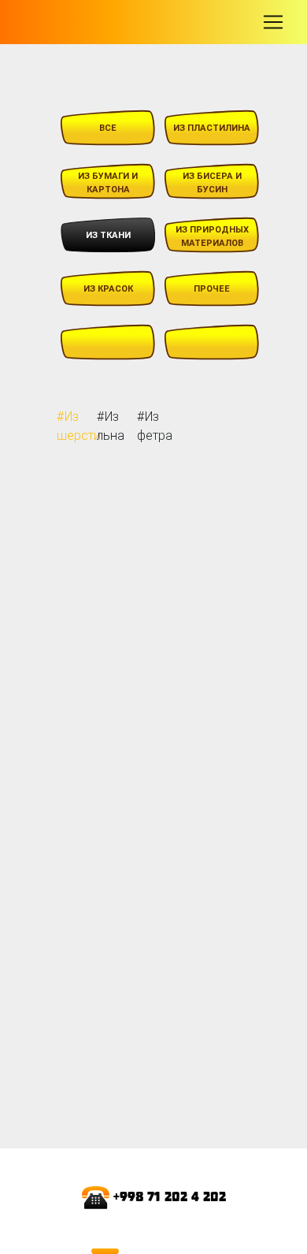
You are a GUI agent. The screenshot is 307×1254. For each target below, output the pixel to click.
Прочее (212, 288)
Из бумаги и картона (108, 182)
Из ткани (108, 234)
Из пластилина (211, 127)
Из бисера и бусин (212, 182)
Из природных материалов (212, 236)
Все (108, 127)
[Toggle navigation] (273, 22)
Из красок (108, 288)
